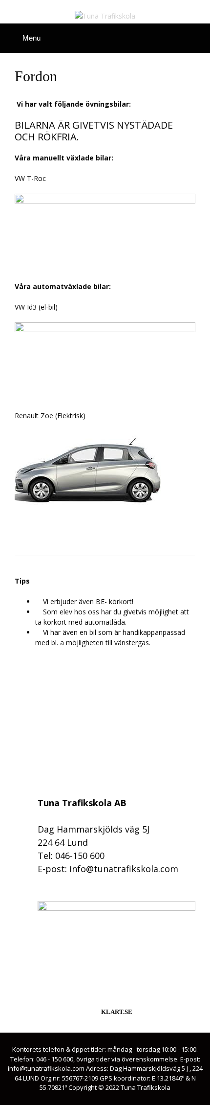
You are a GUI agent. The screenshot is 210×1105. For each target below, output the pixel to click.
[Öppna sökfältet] (198, 36)
